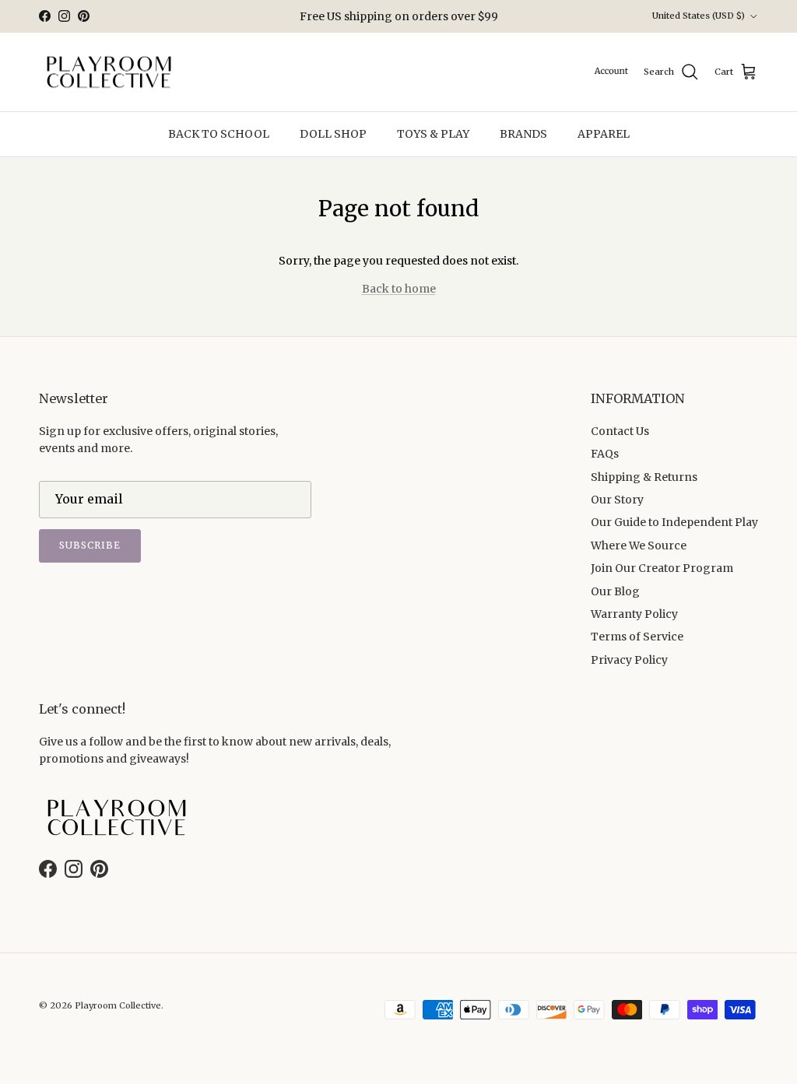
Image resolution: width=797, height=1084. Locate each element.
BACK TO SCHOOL (218, 134)
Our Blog (615, 591)
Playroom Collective (118, 1005)
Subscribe (90, 545)
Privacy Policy (629, 660)
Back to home (399, 289)
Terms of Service (637, 637)
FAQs (605, 454)
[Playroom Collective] (109, 72)
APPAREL (604, 134)
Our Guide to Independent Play (674, 522)
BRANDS (523, 134)
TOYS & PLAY (433, 134)
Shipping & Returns (644, 477)
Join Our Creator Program (662, 568)
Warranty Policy (634, 614)
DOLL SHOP (333, 134)
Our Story (617, 500)
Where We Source (638, 545)
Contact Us (620, 431)
